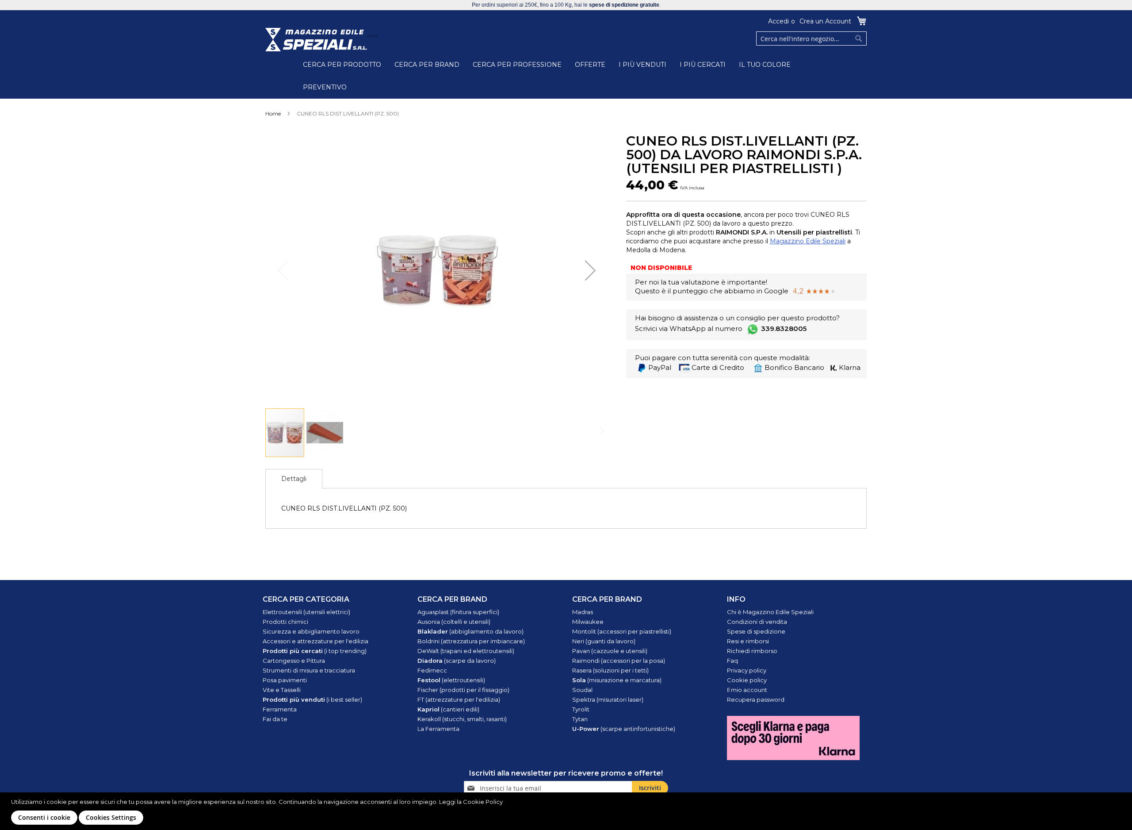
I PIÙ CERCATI (703, 65)
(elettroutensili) (451, 680)
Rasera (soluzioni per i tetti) (610, 670)
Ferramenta (280, 709)
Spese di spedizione (756, 631)
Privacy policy (746, 670)
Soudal (582, 689)
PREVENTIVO (325, 87)
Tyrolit (580, 709)
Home (273, 113)
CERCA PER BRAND (426, 65)
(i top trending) (315, 650)
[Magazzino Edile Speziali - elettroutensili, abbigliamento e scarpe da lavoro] (316, 39)
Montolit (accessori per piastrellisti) (621, 631)
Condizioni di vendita (757, 621)
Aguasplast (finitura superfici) (458, 611)
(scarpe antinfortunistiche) (623, 728)
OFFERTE (590, 65)
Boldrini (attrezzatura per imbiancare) (471, 641)
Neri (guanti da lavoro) (603, 641)
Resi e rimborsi (748, 641)
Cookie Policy (483, 801)
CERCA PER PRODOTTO (342, 65)
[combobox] (811, 38)
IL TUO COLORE (765, 65)
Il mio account (747, 689)
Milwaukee (588, 621)
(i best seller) (312, 699)
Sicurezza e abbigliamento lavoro (311, 631)
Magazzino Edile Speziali (807, 241)
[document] (567, 811)
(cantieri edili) (448, 709)
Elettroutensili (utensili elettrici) (306, 611)
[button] (590, 270)
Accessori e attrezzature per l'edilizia (315, 641)
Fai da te (275, 718)
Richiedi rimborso (752, 650)
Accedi (778, 21)
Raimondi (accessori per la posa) (618, 660)
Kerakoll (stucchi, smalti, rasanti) (462, 718)
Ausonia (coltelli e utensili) (453, 621)
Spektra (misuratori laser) (607, 699)
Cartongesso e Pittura (294, 660)
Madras (582, 611)
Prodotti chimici (285, 621)
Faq (732, 660)
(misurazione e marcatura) (617, 680)
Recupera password (755, 699)
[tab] (293, 478)
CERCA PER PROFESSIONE (517, 65)
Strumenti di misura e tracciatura (309, 670)
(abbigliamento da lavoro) (470, 631)
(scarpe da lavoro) (456, 660)
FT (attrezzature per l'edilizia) (458, 699)
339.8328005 (784, 328)
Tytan (580, 718)
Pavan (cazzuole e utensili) (609, 650)
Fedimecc (432, 670)
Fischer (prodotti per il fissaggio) (463, 689)
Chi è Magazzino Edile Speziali (770, 611)
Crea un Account (825, 21)
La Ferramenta (438, 728)
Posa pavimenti (285, 680)
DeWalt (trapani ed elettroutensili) (465, 650)
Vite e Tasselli (282, 689)
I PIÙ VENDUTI (642, 65)
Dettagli (293, 479)
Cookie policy (747, 680)
